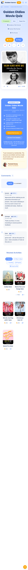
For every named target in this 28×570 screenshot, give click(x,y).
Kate (6, 233)
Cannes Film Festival (14, 28)
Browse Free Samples (14, 137)
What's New (18, 259)
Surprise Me (14, 266)
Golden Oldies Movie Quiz (16, 6)
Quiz (14, 21)
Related (10, 259)
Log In (10, 183)
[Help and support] (25, 567)
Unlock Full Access (13, 133)
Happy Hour (22, 21)
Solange (7, 216)
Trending (11, 262)
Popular (19, 262)
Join (19, 2)
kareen (7, 193)
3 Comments (6, 21)
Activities (6, 6)
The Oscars (14, 32)
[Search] (23, 2)
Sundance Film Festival (15, 24)
